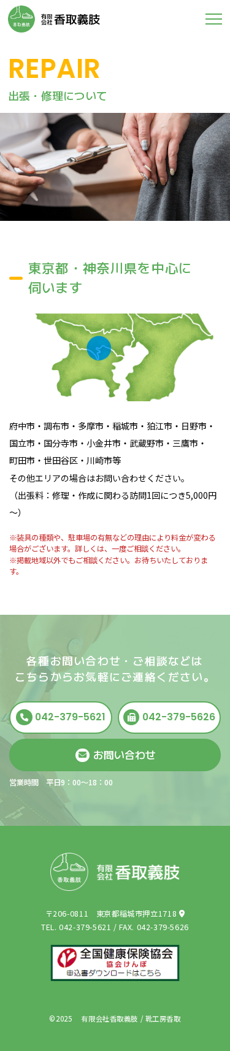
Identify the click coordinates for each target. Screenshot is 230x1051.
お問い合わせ (124, 754)
